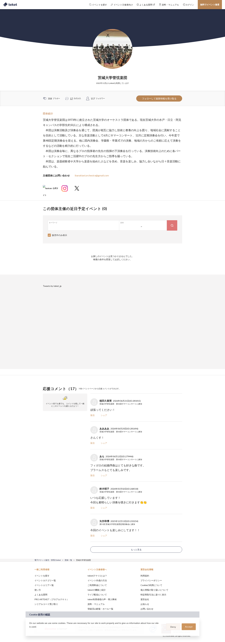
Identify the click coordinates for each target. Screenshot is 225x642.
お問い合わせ (147, 608)
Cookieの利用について (151, 585)
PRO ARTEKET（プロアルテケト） (51, 599)
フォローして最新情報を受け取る (159, 98)
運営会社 (145, 599)
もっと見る (136, 549)
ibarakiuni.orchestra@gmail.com (92, 175)
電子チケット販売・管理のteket (47, 560)
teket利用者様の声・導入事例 (102, 599)
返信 (92, 415)
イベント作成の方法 (97, 580)
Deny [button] (173, 627)
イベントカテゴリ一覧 (45, 580)
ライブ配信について (97, 594)
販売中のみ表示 (59, 235)
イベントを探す (41, 575)
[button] (29, 630)
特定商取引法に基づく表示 (153, 594)
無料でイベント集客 (209, 4)
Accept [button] (189, 627)
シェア (104, 415)
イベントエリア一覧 (44, 585)
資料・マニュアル (96, 604)
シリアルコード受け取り (46, 604)
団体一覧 (68, 560)
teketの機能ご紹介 (97, 590)
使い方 (37, 590)
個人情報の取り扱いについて (154, 590)
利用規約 (145, 575)
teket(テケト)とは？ (97, 575)
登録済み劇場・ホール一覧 (100, 608)
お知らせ (145, 604)
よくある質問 (40, 594)
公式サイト (50, 189)
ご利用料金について (97, 585)
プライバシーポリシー (151, 580)
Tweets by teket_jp (52, 286)
